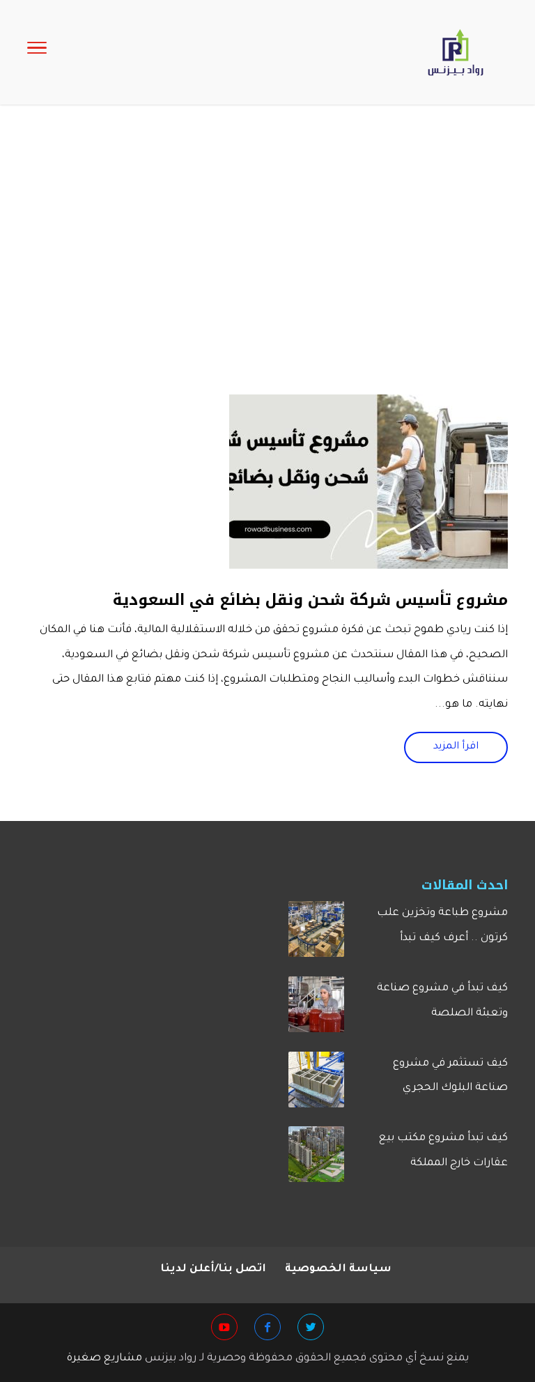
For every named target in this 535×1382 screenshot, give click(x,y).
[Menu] (37, 52)
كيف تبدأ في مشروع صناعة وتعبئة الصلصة (442, 1001)
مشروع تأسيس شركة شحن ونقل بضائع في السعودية (310, 600)
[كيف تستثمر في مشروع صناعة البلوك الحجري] (316, 1085)
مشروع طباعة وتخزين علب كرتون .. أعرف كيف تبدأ (442, 925)
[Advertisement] (267, 277)
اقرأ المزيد (456, 747)
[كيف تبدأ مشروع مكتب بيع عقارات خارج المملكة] (316, 1159)
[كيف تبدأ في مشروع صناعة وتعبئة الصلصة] (316, 1009)
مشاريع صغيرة (104, 1359)
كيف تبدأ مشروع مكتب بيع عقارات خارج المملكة (443, 1151)
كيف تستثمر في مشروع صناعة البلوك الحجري (450, 1076)
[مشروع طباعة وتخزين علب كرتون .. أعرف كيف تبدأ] (316, 934)
